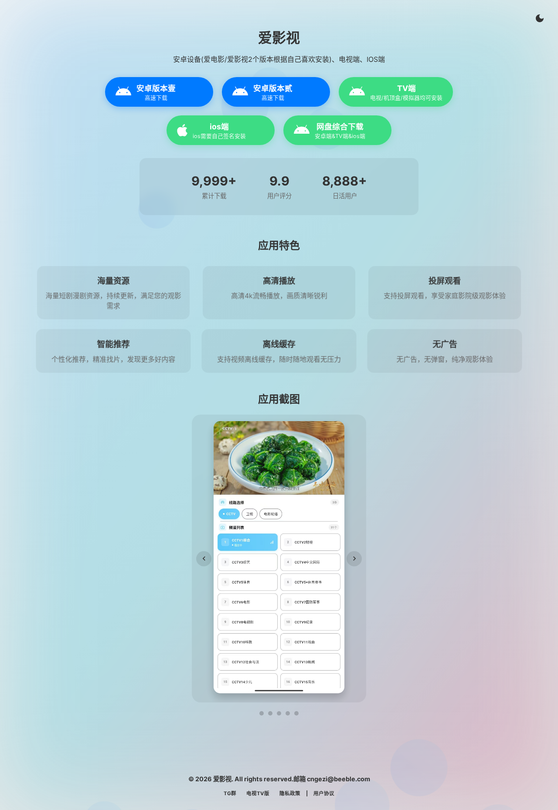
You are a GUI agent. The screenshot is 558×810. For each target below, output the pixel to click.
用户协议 (323, 793)
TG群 (230, 793)
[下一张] (354, 558)
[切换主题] (539, 18)
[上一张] (203, 558)
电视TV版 (257, 793)
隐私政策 (289, 793)
